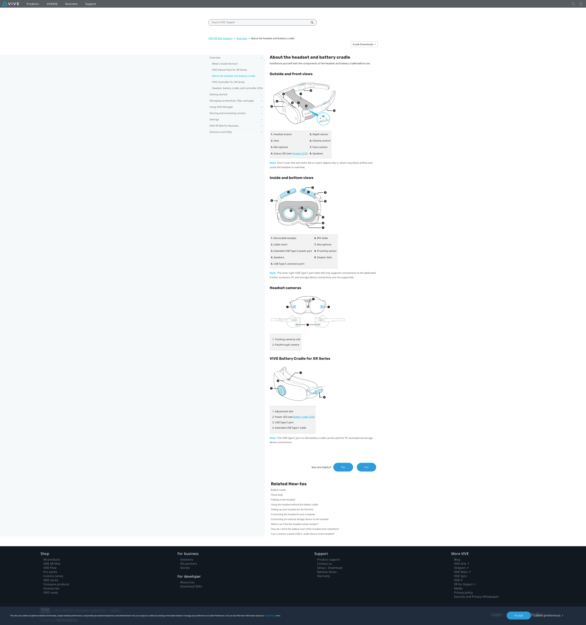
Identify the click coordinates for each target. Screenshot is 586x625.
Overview (241, 38)
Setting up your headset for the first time (292, 509)
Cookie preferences (547, 615)
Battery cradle (278, 490)
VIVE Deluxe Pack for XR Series (229, 69)
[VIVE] (10, 4)
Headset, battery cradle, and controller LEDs (237, 88)
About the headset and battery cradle (233, 76)
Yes (343, 467)
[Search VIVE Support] (310, 22)
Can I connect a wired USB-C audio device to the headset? (303, 534)
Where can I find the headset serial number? (294, 524)
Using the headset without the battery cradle (294, 504)
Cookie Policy (270, 615)
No (366, 467)
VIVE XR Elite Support (220, 38)
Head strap (277, 495)
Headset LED (299, 153)
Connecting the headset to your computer (293, 514)
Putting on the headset (283, 499)
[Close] (573, 4)
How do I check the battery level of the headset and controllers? (305, 529)
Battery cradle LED (303, 417)
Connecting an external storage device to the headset (299, 519)
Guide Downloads (363, 44)
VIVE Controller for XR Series (228, 82)
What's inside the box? (225, 63)
